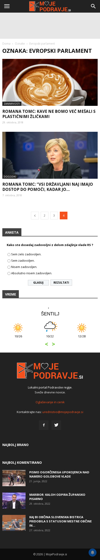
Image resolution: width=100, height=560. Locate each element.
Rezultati (61, 283)
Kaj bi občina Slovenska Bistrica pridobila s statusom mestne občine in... (60, 521)
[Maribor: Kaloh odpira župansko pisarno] (14, 500)
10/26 (18, 338)
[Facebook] (43, 425)
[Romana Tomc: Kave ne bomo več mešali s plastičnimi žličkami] (50, 82)
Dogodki (10, 176)
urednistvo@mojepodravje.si (62, 412)
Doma (6, 44)
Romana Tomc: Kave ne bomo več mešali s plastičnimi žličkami (49, 114)
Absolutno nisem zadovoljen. (31, 273)
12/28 (82, 338)
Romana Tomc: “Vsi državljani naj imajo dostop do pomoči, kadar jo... (47, 187)
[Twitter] (56, 425)
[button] (93, 6)
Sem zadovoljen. (23, 260)
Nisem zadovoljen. (24, 267)
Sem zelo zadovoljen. (26, 254)
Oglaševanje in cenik (50, 402)
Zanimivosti (12, 103)
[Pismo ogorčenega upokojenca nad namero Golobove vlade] (14, 478)
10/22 (50, 338)
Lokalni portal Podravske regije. (50, 387)
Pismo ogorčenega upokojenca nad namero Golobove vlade (59, 474)
